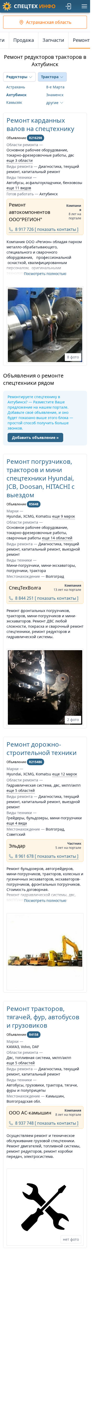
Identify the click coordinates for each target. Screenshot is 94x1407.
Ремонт (81, 40)
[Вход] (68, 6)
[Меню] (84, 6)
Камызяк (14, 102)
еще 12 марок (64, 773)
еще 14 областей (57, 537)
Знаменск (54, 94)
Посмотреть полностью (45, 273)
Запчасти (53, 40)
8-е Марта (55, 86)
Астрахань (15, 86)
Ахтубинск (16, 94)
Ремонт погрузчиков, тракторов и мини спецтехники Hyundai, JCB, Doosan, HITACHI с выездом (41, 478)
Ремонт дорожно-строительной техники (42, 748)
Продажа (23, 40)
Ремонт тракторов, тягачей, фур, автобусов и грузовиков (43, 1016)
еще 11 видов (19, 187)
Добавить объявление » (35, 437)
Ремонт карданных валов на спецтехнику (40, 124)
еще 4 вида (17, 823)
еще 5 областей (21, 790)
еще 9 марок (63, 516)
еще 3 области (20, 160)
